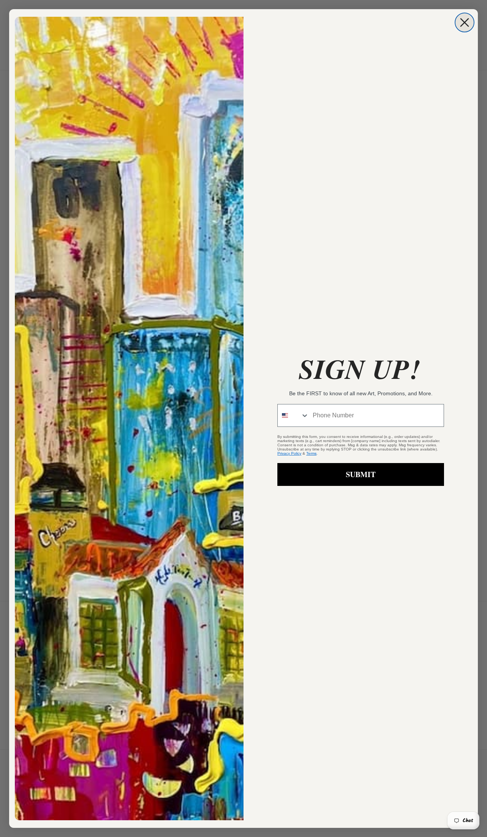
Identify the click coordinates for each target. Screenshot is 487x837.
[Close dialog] (464, 22)
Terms (311, 453)
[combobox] (293, 415)
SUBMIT (361, 474)
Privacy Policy (289, 453)
